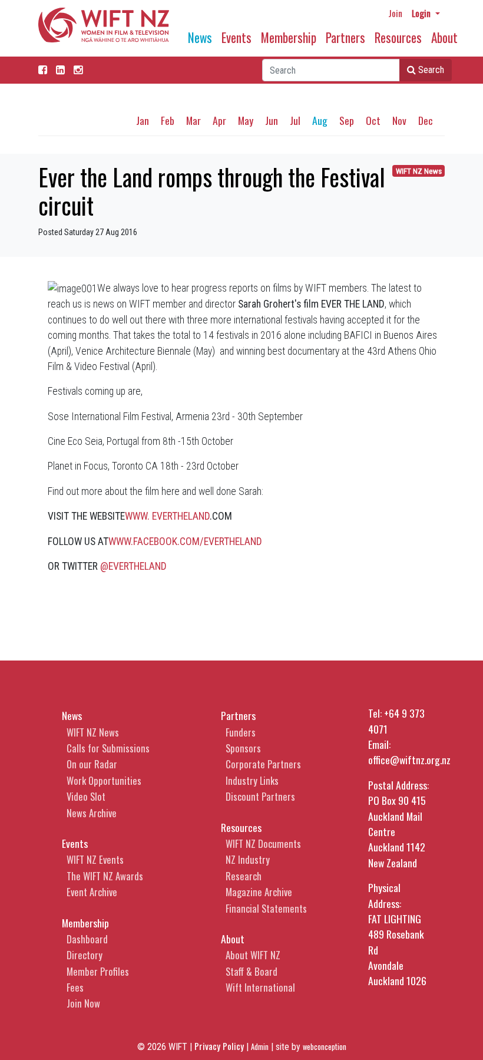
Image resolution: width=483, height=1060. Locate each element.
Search (430, 69)
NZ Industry (248, 859)
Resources (398, 37)
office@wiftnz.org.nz (409, 759)
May (245, 120)
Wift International (260, 987)
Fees (75, 987)
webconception (324, 1046)
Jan (142, 120)
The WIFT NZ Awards (105, 876)
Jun (271, 120)
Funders (241, 732)
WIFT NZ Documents (263, 843)
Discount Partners (260, 796)
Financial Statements (266, 908)
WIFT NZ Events (95, 859)
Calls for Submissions (108, 748)
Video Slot (86, 796)
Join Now (83, 1003)
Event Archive (92, 891)
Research (244, 876)
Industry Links (252, 780)
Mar (193, 120)
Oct (373, 120)
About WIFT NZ (253, 954)
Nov (399, 120)
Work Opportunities (104, 780)
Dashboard (87, 939)
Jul (295, 120)
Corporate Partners (263, 764)
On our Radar (92, 764)
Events (236, 37)
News (200, 37)
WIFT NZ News (419, 171)
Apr (219, 120)
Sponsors (243, 748)
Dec (425, 120)
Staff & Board (251, 971)
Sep (346, 120)
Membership (288, 37)
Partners (345, 37)
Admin (260, 1046)
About (444, 37)
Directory (84, 954)
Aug (319, 120)
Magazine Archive (259, 891)
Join (395, 13)
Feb (167, 120)
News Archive (92, 812)
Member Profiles (98, 971)
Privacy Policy (219, 1046)
